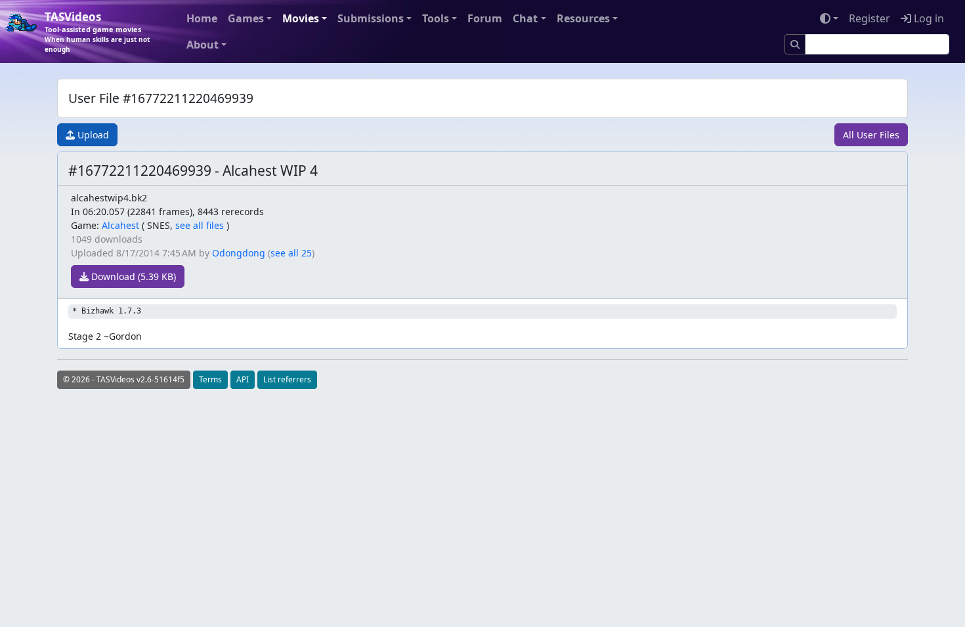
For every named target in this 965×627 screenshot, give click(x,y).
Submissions (370, 18)
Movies (300, 18)
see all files (199, 225)
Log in (927, 18)
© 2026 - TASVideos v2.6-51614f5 (123, 379)
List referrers (287, 379)
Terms (210, 379)
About (202, 44)
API (242, 379)
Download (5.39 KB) (132, 276)
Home (201, 18)
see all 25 (291, 253)
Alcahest (120, 225)
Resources (583, 18)
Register (869, 18)
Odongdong (238, 253)
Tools (435, 18)
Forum (484, 18)
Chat (525, 18)
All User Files (871, 135)
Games (246, 18)
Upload (92, 135)
